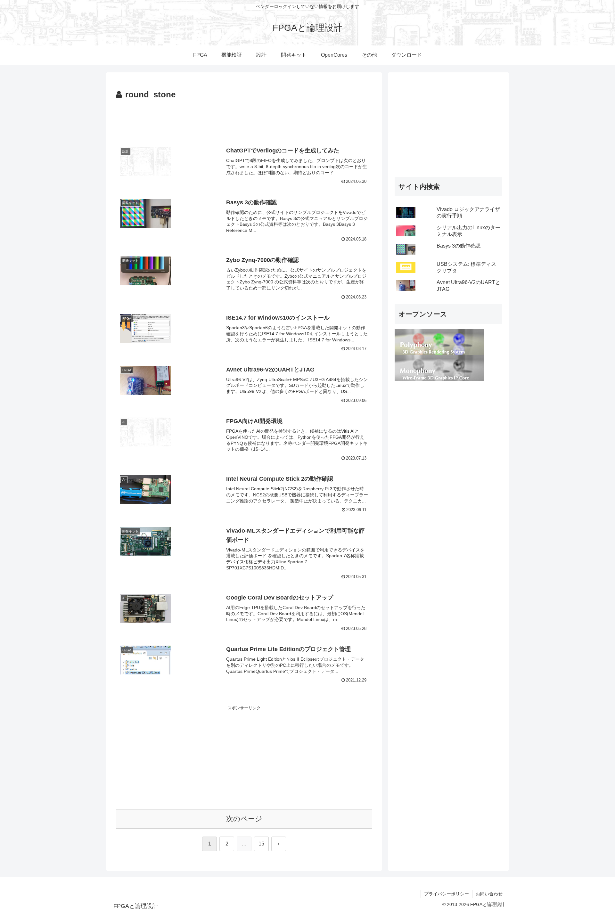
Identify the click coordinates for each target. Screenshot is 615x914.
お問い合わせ (489, 893)
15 (261, 843)
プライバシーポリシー (446, 893)
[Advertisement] (244, 119)
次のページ (244, 819)
